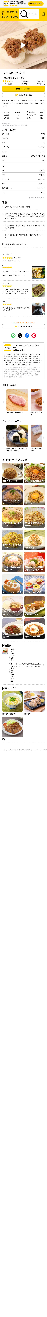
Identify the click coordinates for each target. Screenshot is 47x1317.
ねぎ (3, 142)
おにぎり (36, 750)
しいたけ (5, 138)
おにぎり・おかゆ (24, 750)
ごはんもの (12, 750)
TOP (3, 750)
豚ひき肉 (5, 134)
